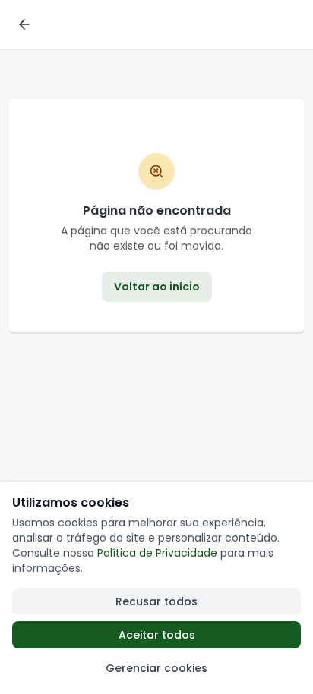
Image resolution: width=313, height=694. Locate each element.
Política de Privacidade (157, 553)
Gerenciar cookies (156, 668)
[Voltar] (24, 24)
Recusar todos (156, 601)
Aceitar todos (157, 634)
